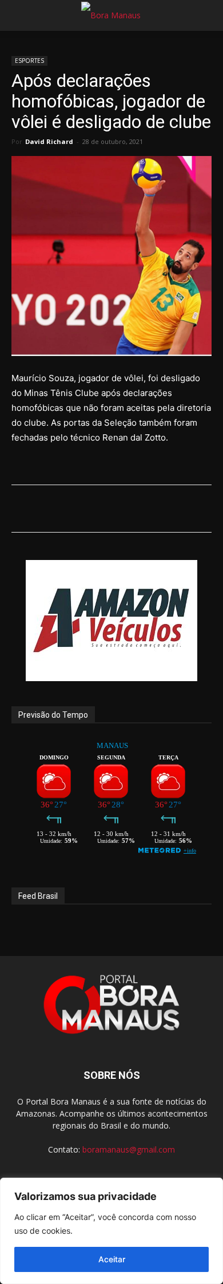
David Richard (49, 141)
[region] (111, 1231)
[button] (19, 15)
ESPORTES (29, 61)
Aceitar (111, 1259)
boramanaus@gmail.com (128, 1149)
